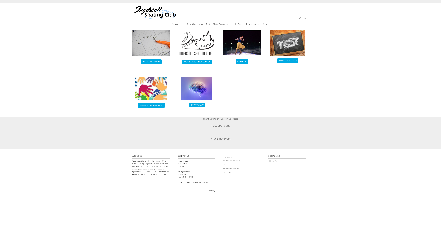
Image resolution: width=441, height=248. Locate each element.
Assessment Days (287, 60)
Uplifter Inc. (228, 191)
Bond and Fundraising (151, 105)
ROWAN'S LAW (197, 105)
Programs (227, 157)
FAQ (224, 165)
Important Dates (151, 62)
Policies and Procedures (197, 62)
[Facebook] (269, 161)
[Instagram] (273, 161)
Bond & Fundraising (231, 161)
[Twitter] (276, 161)
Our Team (227, 172)
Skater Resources (231, 168)
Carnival (242, 61)
